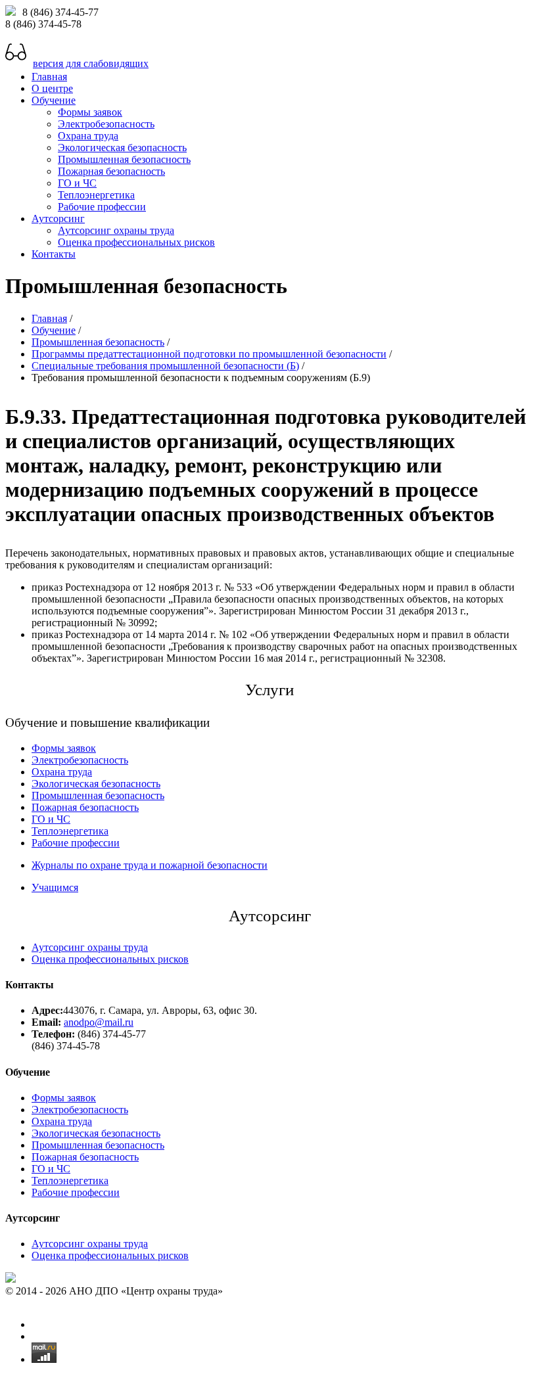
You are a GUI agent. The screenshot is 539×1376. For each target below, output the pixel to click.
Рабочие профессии (102, 206)
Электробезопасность (106, 123)
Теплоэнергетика (96, 194)
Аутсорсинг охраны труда (116, 230)
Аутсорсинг (58, 218)
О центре (52, 88)
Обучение (54, 100)
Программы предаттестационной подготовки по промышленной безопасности (209, 353)
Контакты (54, 254)
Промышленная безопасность (124, 159)
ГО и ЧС (77, 183)
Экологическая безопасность (122, 147)
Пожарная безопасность (111, 171)
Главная (49, 76)
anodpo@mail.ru (98, 1022)
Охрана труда (88, 135)
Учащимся (55, 887)
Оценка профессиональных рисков (136, 242)
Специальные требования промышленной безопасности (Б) (165, 365)
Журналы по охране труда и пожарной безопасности (150, 865)
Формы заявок (90, 112)
